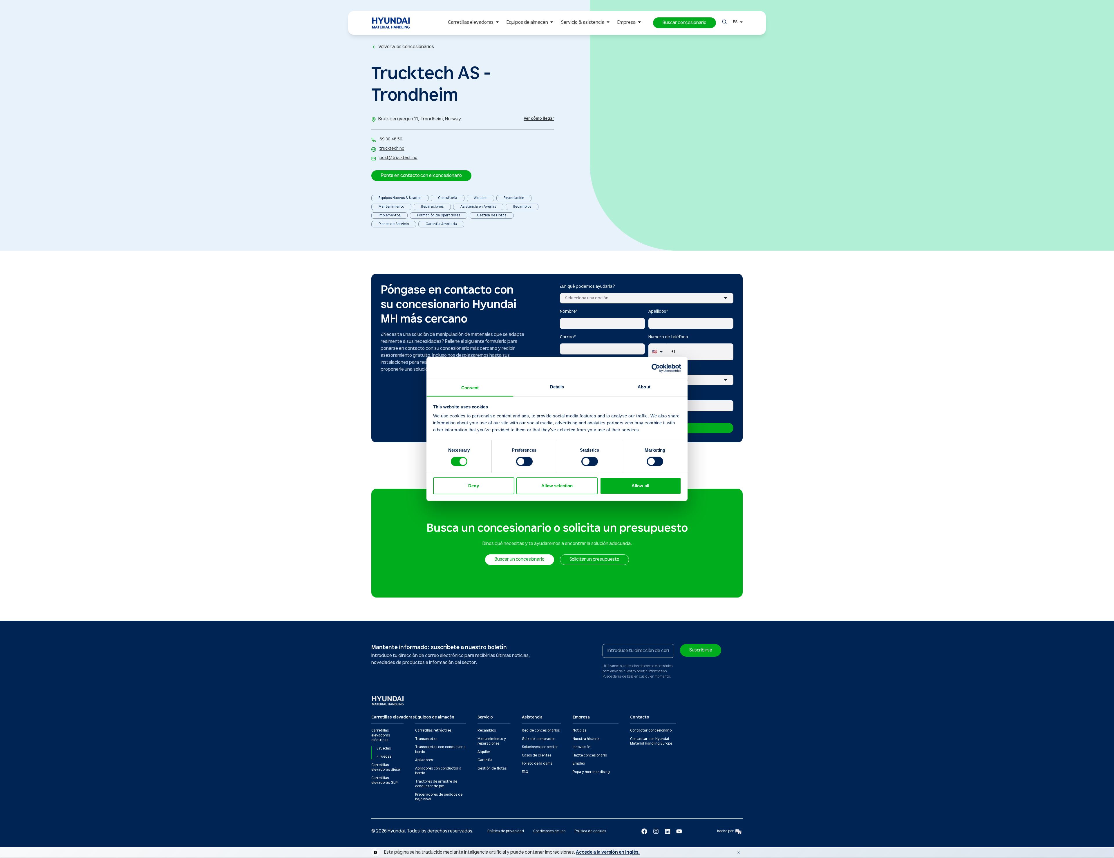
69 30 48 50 (390, 139)
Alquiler (484, 752)
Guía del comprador (538, 739)
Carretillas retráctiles (433, 730)
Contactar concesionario (651, 730)
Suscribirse (700, 650)
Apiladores (424, 760)
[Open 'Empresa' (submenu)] (639, 23)
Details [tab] (557, 386)
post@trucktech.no (398, 158)
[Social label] (644, 831)
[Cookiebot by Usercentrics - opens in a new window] (655, 367)
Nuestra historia (586, 739)
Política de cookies (590, 831)
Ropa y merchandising (591, 772)
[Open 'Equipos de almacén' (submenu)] (552, 23)
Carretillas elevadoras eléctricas (380, 735)
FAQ (525, 772)
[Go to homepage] (388, 701)
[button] (684, 22)
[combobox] (646, 298)
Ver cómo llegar (539, 119)
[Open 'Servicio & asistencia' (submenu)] (608, 23)
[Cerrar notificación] (739, 852)
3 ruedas (384, 748)
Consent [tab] (470, 387)
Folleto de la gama (537, 763)
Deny (473, 485)
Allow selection (557, 485)
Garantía (485, 760)
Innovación (582, 747)
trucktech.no (391, 148)
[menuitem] (474, 22)
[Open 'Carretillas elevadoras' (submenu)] (497, 23)
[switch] (524, 461)
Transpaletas (426, 739)
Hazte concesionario (590, 755)
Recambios (487, 730)
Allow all (640, 485)
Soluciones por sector (540, 747)
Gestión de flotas (492, 768)
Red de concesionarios (541, 730)
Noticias (579, 730)
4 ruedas (384, 757)
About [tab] (644, 386)
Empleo (579, 763)
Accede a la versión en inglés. (608, 852)
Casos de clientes (536, 755)
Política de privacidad (505, 831)
